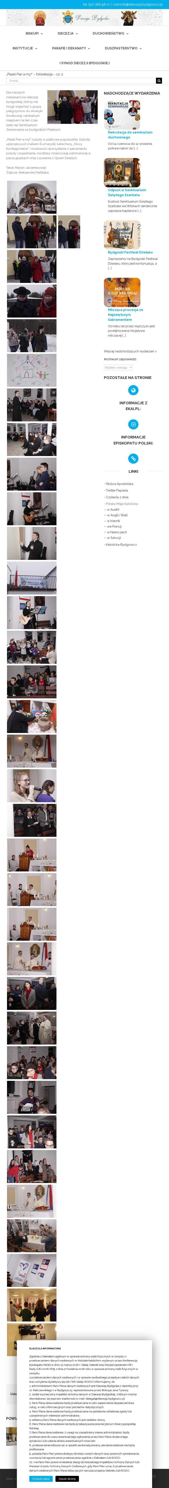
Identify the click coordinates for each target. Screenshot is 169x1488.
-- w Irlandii (112, 521)
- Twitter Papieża (116, 490)
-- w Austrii (111, 509)
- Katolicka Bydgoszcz (120, 544)
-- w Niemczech (115, 532)
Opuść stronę (67, 1478)
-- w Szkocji (112, 538)
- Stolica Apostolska (118, 484)
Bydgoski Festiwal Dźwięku (130, 252)
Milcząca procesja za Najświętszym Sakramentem (125, 315)
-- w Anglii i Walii (116, 515)
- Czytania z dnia (116, 497)
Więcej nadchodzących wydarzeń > (130, 351)
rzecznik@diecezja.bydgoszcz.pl (138, 4)
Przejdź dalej (41, 1478)
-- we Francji (113, 526)
